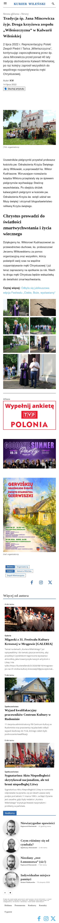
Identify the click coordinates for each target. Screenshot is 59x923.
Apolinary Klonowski (29, 847)
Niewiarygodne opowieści (38, 823)
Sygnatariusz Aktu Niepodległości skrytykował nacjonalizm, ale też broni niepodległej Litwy (27, 780)
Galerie (8, 636)
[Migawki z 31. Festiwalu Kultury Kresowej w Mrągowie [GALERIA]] (29, 619)
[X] (23, 102)
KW (12, 80)
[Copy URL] (45, 102)
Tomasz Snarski (48, 808)
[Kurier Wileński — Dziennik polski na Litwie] (29, 3)
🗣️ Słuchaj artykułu (14, 88)
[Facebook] (16, 102)
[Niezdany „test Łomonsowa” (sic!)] (11, 862)
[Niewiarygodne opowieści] (11, 827)
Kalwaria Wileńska (24, 571)
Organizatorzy (22, 567)
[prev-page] (5, 893)
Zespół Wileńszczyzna (15, 575)
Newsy (25, 13)
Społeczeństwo (11, 706)
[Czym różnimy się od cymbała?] (11, 845)
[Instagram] (41, 582)
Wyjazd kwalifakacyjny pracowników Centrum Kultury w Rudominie (28, 714)
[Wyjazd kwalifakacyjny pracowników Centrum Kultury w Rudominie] (29, 690)
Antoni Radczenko (28, 882)
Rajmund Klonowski (29, 826)
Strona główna (11, 13)
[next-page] (10, 893)
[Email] (38, 102)
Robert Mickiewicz (27, 808)
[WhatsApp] (31, 102)
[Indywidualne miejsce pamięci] (11, 880)
